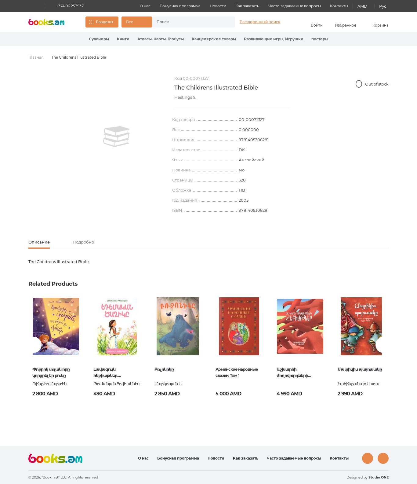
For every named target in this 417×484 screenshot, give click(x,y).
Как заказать (247, 6)
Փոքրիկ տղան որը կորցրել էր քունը (51, 372)
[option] (116, 136)
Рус (382, 6)
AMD (362, 6)
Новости (218, 6)
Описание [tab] (39, 242)
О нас (145, 6)
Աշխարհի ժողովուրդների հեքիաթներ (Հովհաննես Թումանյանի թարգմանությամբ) (296, 373)
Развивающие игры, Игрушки (273, 39)
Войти (317, 25)
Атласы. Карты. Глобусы (160, 39)
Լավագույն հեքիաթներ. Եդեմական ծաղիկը (113, 373)
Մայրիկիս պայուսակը (360, 369)
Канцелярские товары (214, 39)
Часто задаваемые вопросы (294, 6)
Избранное (345, 25)
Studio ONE (378, 477)
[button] (136, 22)
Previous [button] (33, 345)
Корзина (380, 25)
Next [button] (383, 345)
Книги (123, 39)
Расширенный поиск (260, 22)
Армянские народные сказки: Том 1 (237, 372)
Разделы (104, 22)
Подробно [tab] (83, 242)
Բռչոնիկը (164, 369)
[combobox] (187, 22)
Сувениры (99, 39)
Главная (35, 57)
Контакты (339, 6)
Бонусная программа (180, 6)
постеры (319, 39)
